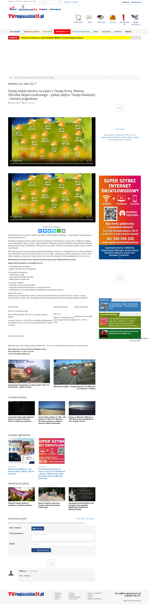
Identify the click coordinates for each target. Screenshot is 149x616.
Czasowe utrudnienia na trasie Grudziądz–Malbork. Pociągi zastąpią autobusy (52, 38)
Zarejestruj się (136, 2)
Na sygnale (47, 31)
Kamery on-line (18, 77)
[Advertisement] (74, 57)
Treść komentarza (16, 533)
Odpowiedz (90, 579)
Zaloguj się (125, 2)
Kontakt (75, 2)
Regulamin (71, 595)
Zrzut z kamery (15, 527)
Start (11, 77)
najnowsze (81, 519)
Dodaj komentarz (42, 550)
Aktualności (15, 31)
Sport (95, 31)
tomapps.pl (138, 600)
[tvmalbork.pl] (13, 8)
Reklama (67, 2)
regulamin (71, 523)
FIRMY (90, 22)
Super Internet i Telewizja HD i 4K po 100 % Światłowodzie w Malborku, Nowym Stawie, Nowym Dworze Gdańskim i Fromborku (120, 137)
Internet (56, 599)
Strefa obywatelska (81, 31)
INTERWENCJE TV (124, 23)
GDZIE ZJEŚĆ (101, 22)
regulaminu (38, 523)
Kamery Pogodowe (31, 31)
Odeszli (128, 31)
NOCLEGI (113, 22)
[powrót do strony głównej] (29, 16)
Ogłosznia (57, 595)
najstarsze (91, 519)
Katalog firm (58, 597)
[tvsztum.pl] (43, 8)
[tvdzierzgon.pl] (55, 8)
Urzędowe (106, 31)
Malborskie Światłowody (94, 599)
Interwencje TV (62, 31)
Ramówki (118, 31)
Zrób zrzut (39, 528)
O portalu (71, 593)
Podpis (12, 544)
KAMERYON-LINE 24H (136, 23)
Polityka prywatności (74, 597)
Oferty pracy (119, 129)
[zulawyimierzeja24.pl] (28, 8)
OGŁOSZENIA (78, 22)
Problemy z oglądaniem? (94, 593)
